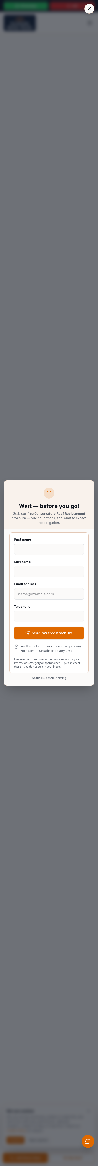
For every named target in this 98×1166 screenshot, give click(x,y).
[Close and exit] (89, 9)
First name (22, 539)
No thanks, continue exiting (49, 678)
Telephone (22, 606)
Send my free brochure (52, 633)
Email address (25, 584)
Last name (22, 561)
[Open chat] (88, 1141)
